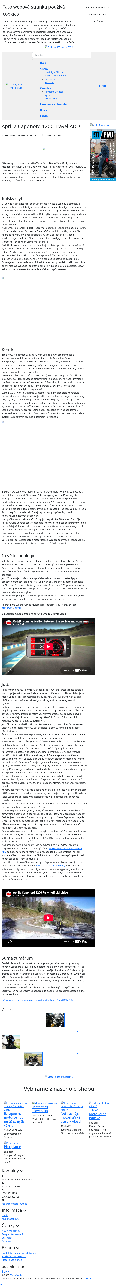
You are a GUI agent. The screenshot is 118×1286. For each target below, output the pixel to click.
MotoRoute (16, 1275)
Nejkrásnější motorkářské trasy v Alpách (71, 1117)
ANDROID (7, 608)
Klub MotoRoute (11, 1218)
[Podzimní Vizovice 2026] (59, 47)
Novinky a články (54, 72)
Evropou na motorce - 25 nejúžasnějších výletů (15, 1119)
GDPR (87, 1278)
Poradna (49, 82)
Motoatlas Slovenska (40, 1109)
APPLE (18, 608)
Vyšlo (48, 95)
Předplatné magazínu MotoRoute (20, 1253)
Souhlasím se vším (96, 7)
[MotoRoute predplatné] (59, 1077)
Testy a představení (55, 75)
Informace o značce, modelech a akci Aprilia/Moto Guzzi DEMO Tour (39, 1000)
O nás (5, 1215)
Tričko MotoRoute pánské (97, 1114)
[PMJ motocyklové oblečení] (103, 155)
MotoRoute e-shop (12, 1259)
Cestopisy (50, 79)
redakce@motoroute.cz (14, 1203)
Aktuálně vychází (54, 91)
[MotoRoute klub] (100, 125)
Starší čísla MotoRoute (14, 1256)
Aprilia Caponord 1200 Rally (50, 865)
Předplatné (51, 98)
